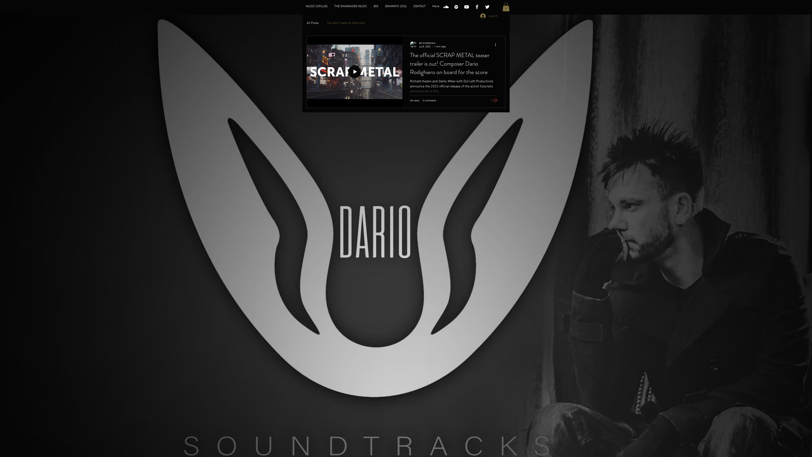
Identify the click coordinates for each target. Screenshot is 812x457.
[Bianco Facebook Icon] (477, 7)
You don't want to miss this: (346, 23)
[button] (506, 7)
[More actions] (496, 44)
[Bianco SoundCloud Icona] (446, 7)
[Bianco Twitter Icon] (487, 7)
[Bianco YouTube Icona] (466, 7)
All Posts (313, 23)
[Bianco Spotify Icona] (456, 7)
